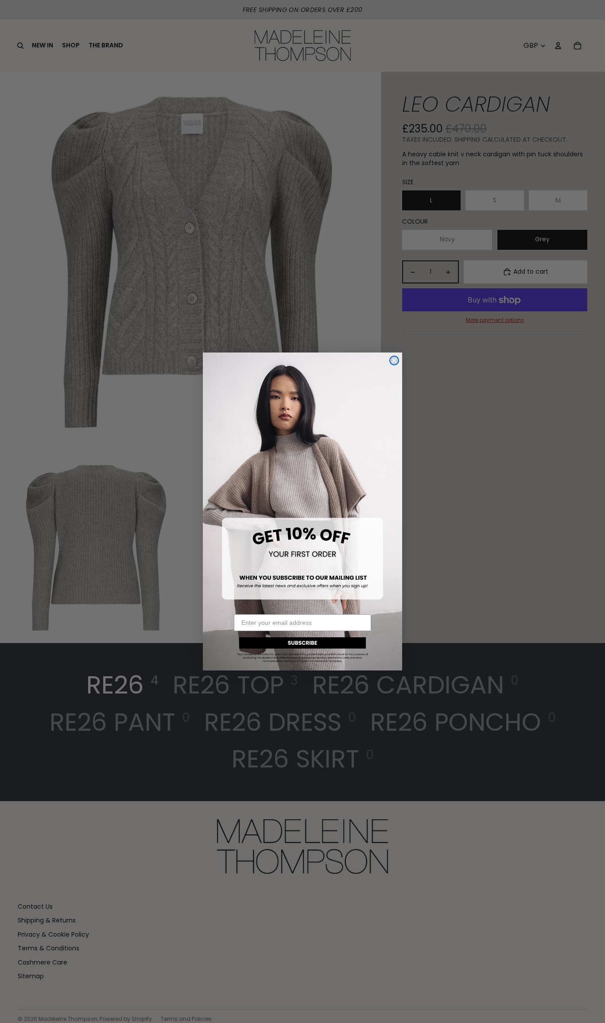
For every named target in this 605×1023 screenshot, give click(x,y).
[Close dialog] (394, 360)
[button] (302, 648)
